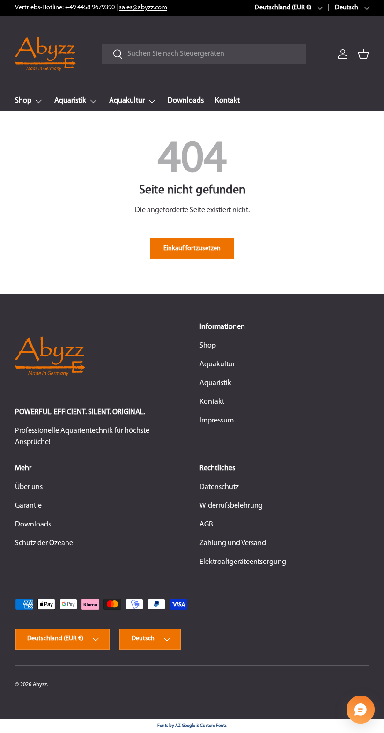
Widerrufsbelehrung (231, 506)
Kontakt (227, 100)
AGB (206, 524)
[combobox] (204, 54)
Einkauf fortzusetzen (192, 248)
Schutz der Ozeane (44, 543)
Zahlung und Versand (232, 543)
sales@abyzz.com (143, 7)
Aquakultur (217, 364)
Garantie (28, 506)
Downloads (186, 100)
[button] (363, 54)
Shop (207, 345)
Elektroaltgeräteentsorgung (242, 562)
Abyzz (40, 685)
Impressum (216, 420)
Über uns (29, 487)
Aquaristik (215, 383)
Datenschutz (219, 487)
